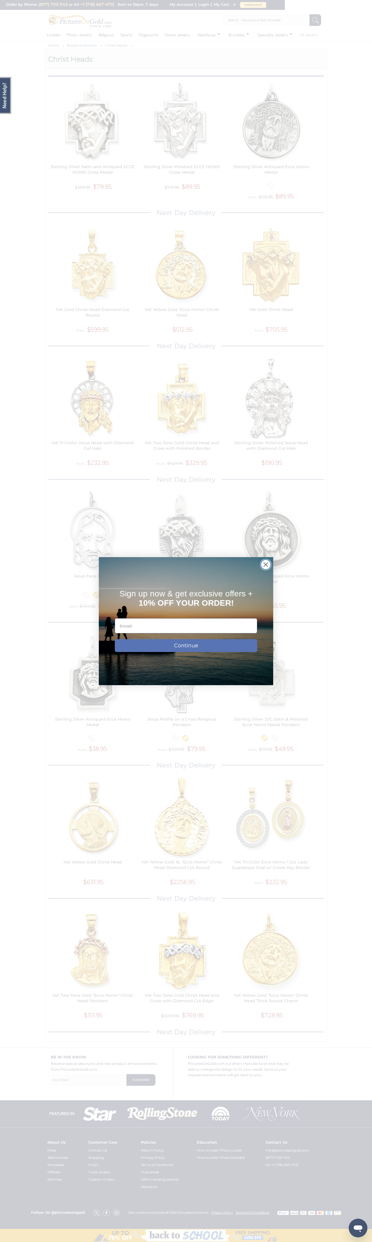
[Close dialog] (266, 564)
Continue (186, 645)
